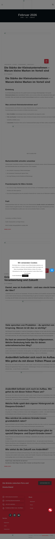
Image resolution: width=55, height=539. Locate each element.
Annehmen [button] (25, 275)
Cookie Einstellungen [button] (17, 275)
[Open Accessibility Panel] (52, 270)
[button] (50, 510)
